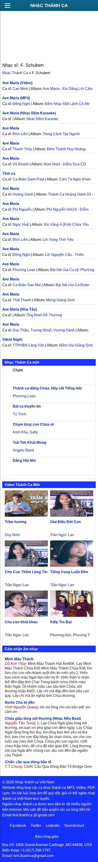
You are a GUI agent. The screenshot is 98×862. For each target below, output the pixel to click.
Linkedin (53, 825)
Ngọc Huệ (21, 224)
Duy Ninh (12, 535)
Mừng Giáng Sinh (60, 300)
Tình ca (8, 173)
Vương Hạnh (64, 330)
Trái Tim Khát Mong (29, 442)
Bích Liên (20, 134)
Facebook (18, 825)
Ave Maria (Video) (17, 83)
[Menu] (7, 5)
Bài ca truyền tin (27, 406)
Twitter (36, 825)
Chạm (18, 370)
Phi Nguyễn (22, 209)
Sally (34, 432)
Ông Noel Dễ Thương (44, 315)
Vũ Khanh (21, 164)
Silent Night (12, 339)
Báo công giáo (47, 836)
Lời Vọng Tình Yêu (58, 240)
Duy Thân (20, 330)
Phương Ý (81, 635)
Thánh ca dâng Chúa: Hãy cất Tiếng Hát (47, 388)
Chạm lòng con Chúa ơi (33, 424)
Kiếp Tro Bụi (61, 622)
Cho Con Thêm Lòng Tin (26, 572)
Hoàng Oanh (23, 194)
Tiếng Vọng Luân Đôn (69, 572)
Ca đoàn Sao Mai (27, 285)
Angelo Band (23, 450)
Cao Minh (20, 89)
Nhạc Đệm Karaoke (42, 119)
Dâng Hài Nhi (24, 460)
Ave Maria (10, 128)
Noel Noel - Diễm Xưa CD (65, 164)
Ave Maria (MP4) (16, 98)
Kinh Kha (20, 432)
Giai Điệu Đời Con (65, 522)
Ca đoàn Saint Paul (28, 179)
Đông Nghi (21, 104)
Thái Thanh (22, 300)
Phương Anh (60, 635)
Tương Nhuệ (41, 330)
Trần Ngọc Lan (62, 535)
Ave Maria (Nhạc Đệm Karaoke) (29, 113)
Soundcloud (74, 825)
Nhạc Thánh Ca (49, 5)
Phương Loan (24, 270)
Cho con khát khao (21, 622)
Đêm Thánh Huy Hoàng (66, 149)
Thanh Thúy (22, 149)
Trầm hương (15, 522)
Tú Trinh (19, 414)
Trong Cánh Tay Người (61, 134)
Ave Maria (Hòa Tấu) (19, 309)
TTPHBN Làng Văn (28, 345)
